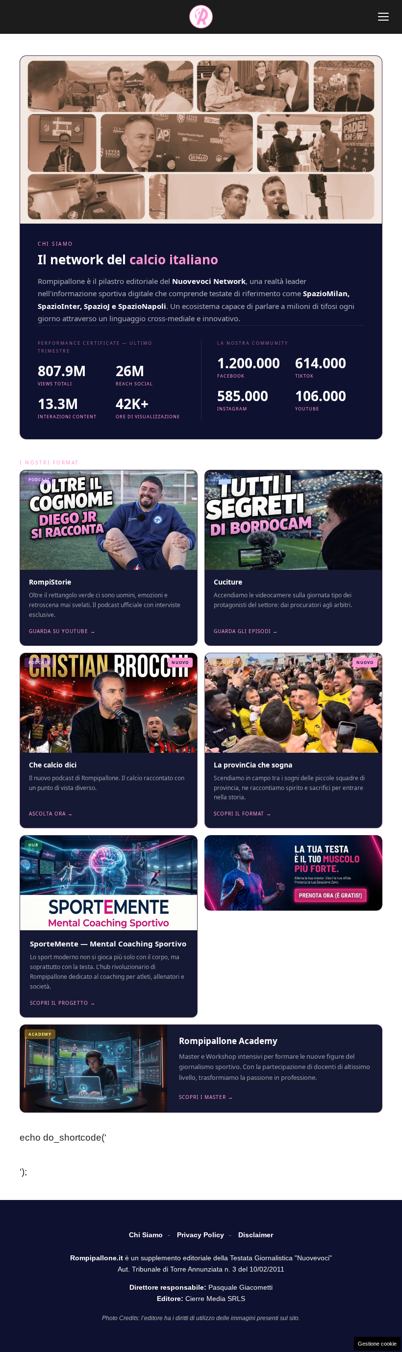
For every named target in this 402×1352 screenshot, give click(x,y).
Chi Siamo (146, 1235)
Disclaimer (255, 1235)
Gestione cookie (377, 1344)
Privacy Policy (200, 1235)
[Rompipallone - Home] (201, 16)
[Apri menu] (383, 17)
